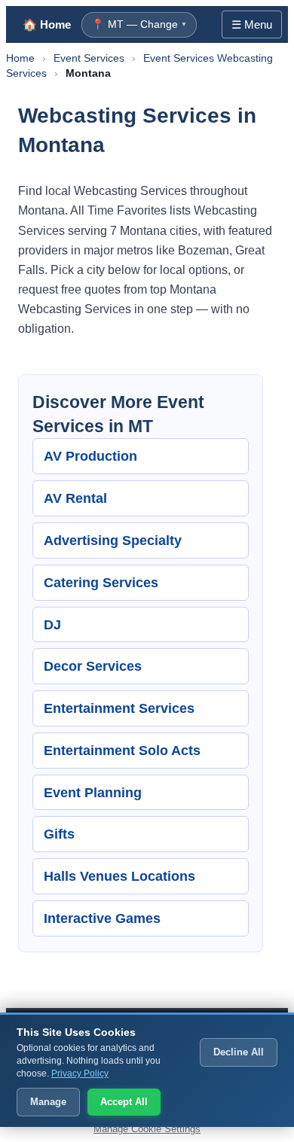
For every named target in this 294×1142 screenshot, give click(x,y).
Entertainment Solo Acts (122, 750)
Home (20, 58)
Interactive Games (102, 918)
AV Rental (75, 498)
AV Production (90, 456)
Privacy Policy (80, 1073)
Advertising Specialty (113, 540)
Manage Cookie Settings (147, 1128)
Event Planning (93, 792)
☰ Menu (251, 24)
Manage (48, 1101)
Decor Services (93, 666)
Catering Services (101, 582)
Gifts (59, 834)
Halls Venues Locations (119, 876)
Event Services (89, 58)
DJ (52, 624)
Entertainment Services (119, 708)
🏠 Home (47, 24)
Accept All (124, 1101)
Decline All (238, 1052)
